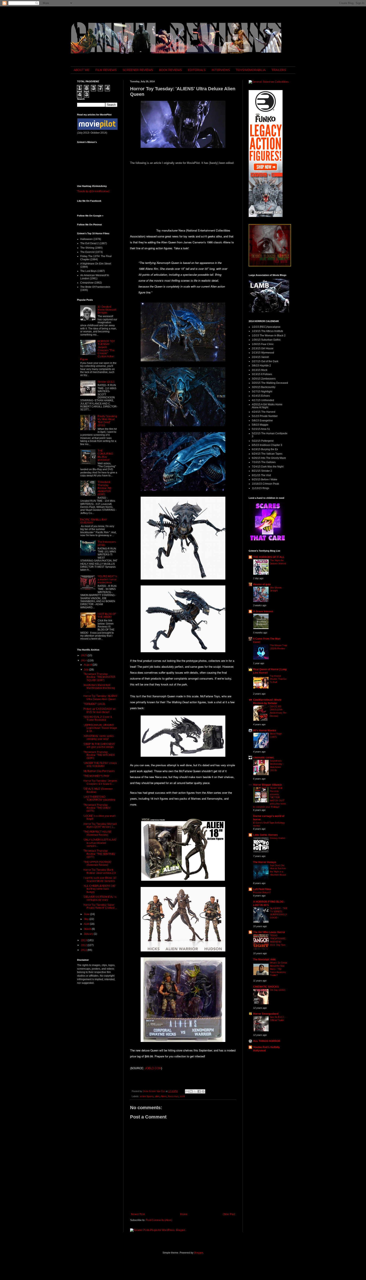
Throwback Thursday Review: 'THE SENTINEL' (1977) (99, 853)
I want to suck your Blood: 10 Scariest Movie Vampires (99, 879)
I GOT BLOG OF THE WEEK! (107, 615)
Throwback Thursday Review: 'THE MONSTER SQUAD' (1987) (99, 677)
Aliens (164, 1096)
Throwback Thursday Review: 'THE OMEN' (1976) (97, 808)
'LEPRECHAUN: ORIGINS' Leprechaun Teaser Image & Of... (100, 728)
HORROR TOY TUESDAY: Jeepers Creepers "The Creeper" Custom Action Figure (97, 350)
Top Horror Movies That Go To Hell (278, 679)
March (88, 929)
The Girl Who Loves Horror (269, 932)
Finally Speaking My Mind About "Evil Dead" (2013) (107, 421)
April (87, 923)
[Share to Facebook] (199, 1091)
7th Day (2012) (277, 990)
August (88, 664)
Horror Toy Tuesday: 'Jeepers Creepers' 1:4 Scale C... (100, 782)
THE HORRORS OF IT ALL (268, 557)
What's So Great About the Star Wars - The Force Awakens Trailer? (278, 968)
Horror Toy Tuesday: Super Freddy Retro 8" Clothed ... (100, 906)
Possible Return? (262, 892)
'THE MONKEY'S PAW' (96, 775)
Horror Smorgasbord (265, 1013)
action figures (147, 1096)
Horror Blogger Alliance (267, 784)
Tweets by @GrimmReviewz (93, 191)
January (89, 933)
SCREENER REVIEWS (138, 70)
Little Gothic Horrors (265, 834)
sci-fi (182, 1096)
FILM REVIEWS (105, 70)
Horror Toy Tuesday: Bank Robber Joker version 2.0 (99, 871)
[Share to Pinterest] (203, 1091)
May (86, 919)
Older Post (229, 1214)
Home (183, 1214)
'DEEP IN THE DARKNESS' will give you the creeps (99, 745)
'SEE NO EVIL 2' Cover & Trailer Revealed (97, 718)
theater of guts (262, 584)
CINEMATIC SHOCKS (266, 986)
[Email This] (187, 1091)
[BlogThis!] (191, 1091)
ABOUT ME (81, 70)
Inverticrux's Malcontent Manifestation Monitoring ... (99, 688)
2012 (84, 945)
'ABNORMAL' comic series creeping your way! (98, 737)
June (87, 914)
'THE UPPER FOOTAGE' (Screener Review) (97, 863)
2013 (84, 940)
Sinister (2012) (106, 381)
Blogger (198, 1252)
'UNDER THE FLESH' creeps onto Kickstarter (100, 764)
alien (157, 1096)
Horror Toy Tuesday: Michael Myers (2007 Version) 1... (99, 825)
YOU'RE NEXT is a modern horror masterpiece (107, 579)
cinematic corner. (263, 757)
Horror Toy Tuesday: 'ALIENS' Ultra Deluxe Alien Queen (100, 697)
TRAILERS (279, 70)
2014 (84, 660)
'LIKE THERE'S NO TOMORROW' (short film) (99, 798)
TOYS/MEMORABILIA (250, 70)
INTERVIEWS (221, 70)
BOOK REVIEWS (170, 70)
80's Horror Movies (264, 730)
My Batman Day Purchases (99, 771)
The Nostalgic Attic (264, 959)
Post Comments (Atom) (159, 1220)
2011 (84, 949)
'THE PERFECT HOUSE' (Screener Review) (97, 833)
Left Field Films (262, 889)
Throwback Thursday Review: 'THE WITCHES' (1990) (99, 755)
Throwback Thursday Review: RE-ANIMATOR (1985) (105, 488)
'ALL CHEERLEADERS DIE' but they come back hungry (99, 889)
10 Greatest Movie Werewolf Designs (107, 309)
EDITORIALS (196, 70)
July (86, 669)
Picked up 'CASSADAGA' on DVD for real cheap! (99, 710)
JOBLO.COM (153, 1068)
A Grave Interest (263, 611)
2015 (84, 655)
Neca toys (173, 1096)
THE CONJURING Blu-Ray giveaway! (105, 455)
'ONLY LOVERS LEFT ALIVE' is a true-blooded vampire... (99, 842)
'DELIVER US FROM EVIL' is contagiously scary (99, 898)
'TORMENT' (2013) (94, 704)
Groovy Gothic (277, 838)
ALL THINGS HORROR (266, 1041)
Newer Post (137, 1214)
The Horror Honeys (264, 862)
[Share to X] (195, 1091)
